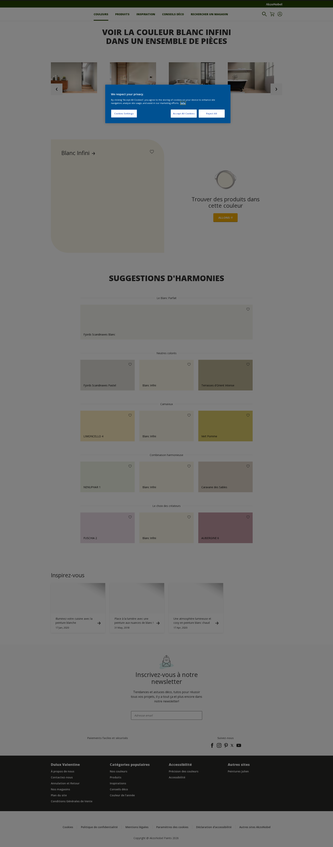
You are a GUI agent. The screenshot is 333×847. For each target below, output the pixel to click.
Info (183, 103)
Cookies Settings (124, 113)
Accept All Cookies (183, 113)
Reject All (211, 113)
